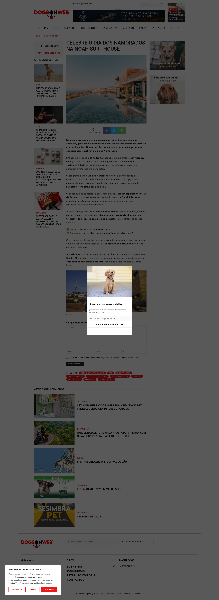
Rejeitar (33, 589)
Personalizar (17, 589)
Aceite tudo (49, 589)
